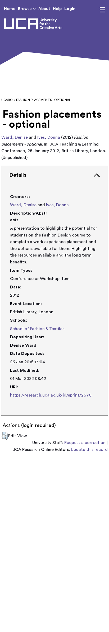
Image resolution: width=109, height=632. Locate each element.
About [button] (44, 9)
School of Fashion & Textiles (37, 329)
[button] (5, 436)
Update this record (89, 449)
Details (17, 175)
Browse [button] (25, 9)
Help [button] (57, 9)
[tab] (54, 291)
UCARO (7, 100)
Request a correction (85, 443)
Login (69, 9)
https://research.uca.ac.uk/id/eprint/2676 (51, 395)
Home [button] (9, 9)
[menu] (102, 10)
